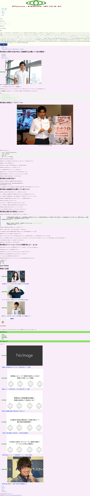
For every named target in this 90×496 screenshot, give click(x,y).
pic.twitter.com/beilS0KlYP (37, 223)
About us (3, 490)
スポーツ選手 (4, 9)
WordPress (20, 495)
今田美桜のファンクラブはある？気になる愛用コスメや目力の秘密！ (15, 283)
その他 (3, 334)
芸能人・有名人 (4, 8)
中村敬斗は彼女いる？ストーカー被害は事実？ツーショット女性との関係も (17, 454)
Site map (3, 12)
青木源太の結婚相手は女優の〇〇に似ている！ (10, 97)
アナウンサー (4, 58)
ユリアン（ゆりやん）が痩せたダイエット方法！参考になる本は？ (15, 299)
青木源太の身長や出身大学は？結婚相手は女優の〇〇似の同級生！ (13, 49)
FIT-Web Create (10, 495)
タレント (8, 58)
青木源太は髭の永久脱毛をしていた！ (8, 98)
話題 (2, 11)
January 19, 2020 (14, 219)
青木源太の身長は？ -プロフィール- (8, 94)
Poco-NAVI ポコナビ (9, 493)
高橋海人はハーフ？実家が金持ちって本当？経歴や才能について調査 (15, 389)
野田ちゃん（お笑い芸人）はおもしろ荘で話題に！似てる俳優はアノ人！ (16, 315)
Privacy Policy (4, 491)
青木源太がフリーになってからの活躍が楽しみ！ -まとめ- (12, 100)
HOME (3, 46)
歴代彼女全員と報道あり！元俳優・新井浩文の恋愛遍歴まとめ (14, 483)
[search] (12, 318)
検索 (3, 44)
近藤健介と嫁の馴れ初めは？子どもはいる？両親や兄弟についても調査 (16, 367)
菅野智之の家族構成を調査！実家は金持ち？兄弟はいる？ (13, 411)
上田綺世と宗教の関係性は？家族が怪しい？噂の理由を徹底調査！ (15, 433)
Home (3, 15)
